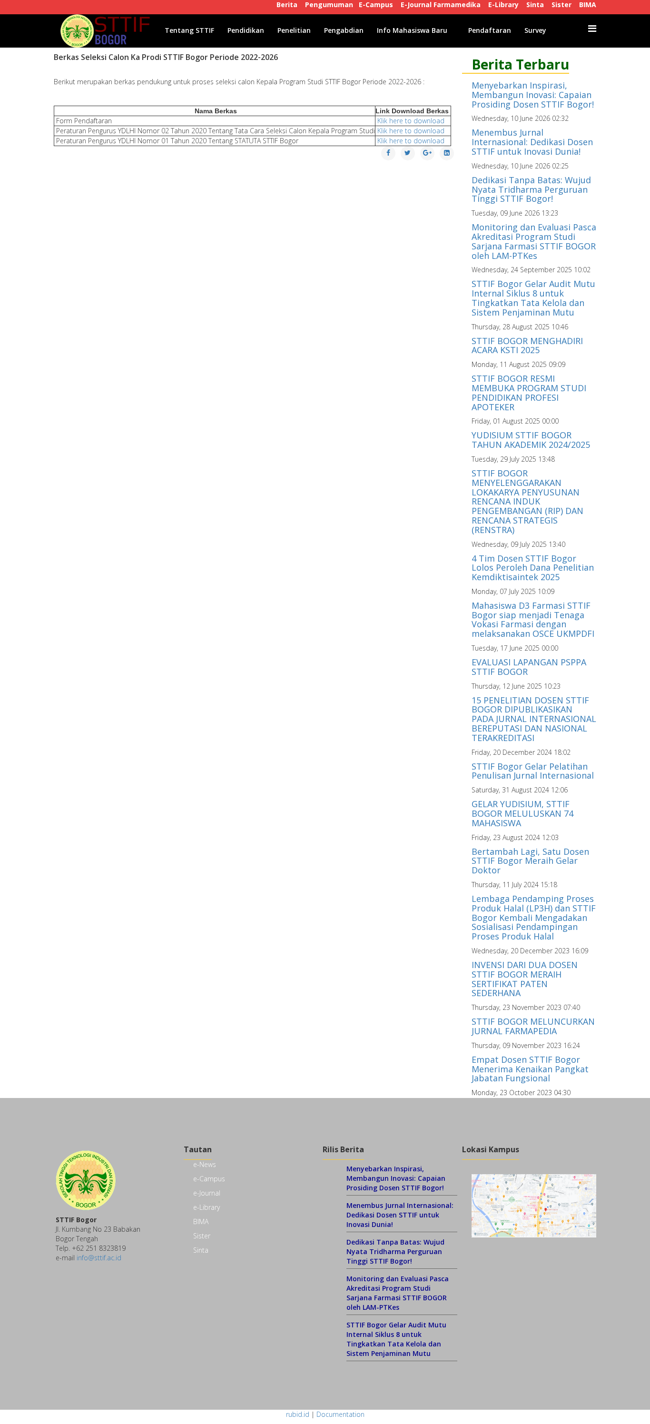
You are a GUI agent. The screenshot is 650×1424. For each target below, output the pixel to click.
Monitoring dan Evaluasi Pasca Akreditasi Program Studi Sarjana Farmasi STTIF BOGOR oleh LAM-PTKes (534, 241)
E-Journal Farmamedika (441, 4)
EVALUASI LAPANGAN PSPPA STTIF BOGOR (529, 666)
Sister (561, 4)
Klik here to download (411, 120)
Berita (286, 4)
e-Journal (206, 1192)
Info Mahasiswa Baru (412, 30)
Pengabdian (344, 30)
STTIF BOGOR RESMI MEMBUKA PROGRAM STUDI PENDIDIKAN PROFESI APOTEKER (529, 392)
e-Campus (209, 1178)
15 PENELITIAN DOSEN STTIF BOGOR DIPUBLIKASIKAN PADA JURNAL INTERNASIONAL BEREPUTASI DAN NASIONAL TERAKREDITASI (534, 718)
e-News (204, 1164)
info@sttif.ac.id (99, 1257)
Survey (535, 30)
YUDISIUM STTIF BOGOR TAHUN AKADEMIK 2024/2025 (531, 439)
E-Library (503, 4)
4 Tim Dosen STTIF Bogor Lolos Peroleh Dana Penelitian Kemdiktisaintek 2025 (533, 568)
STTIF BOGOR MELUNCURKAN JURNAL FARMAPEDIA (533, 1026)
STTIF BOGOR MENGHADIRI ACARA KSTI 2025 (527, 345)
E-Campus (376, 4)
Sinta (535, 4)
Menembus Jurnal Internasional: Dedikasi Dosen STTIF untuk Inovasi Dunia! (532, 142)
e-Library (206, 1207)
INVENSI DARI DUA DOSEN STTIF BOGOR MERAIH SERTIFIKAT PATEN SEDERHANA (525, 979)
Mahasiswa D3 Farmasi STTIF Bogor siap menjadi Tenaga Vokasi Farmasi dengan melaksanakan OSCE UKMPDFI (533, 619)
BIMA (587, 4)
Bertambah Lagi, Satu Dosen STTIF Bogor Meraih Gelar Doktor (530, 861)
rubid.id (297, 1414)
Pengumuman (329, 4)
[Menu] (592, 28)
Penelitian (294, 30)
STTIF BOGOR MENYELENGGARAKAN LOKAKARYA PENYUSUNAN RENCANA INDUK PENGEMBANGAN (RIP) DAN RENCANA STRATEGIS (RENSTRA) (527, 501)
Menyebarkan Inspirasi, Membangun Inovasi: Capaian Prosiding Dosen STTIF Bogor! (533, 94)
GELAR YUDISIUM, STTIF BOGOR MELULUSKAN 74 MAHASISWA (522, 813)
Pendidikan (245, 30)
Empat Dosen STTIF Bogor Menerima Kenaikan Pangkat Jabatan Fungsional (530, 1069)
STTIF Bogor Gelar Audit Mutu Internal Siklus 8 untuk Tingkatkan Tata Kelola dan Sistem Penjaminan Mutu (533, 297)
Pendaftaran (489, 30)
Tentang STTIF (189, 30)
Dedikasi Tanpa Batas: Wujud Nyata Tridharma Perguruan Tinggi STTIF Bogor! (531, 189)
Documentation (340, 1414)
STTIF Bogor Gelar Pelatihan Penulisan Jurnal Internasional (533, 771)
